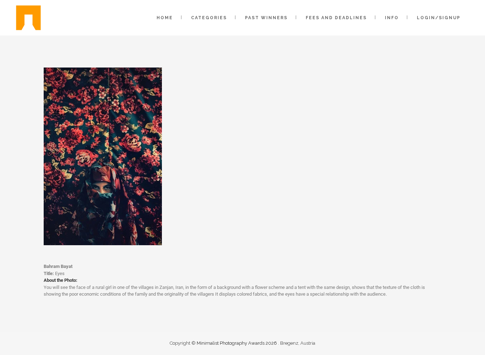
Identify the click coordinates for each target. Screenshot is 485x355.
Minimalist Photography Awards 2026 (237, 343)
